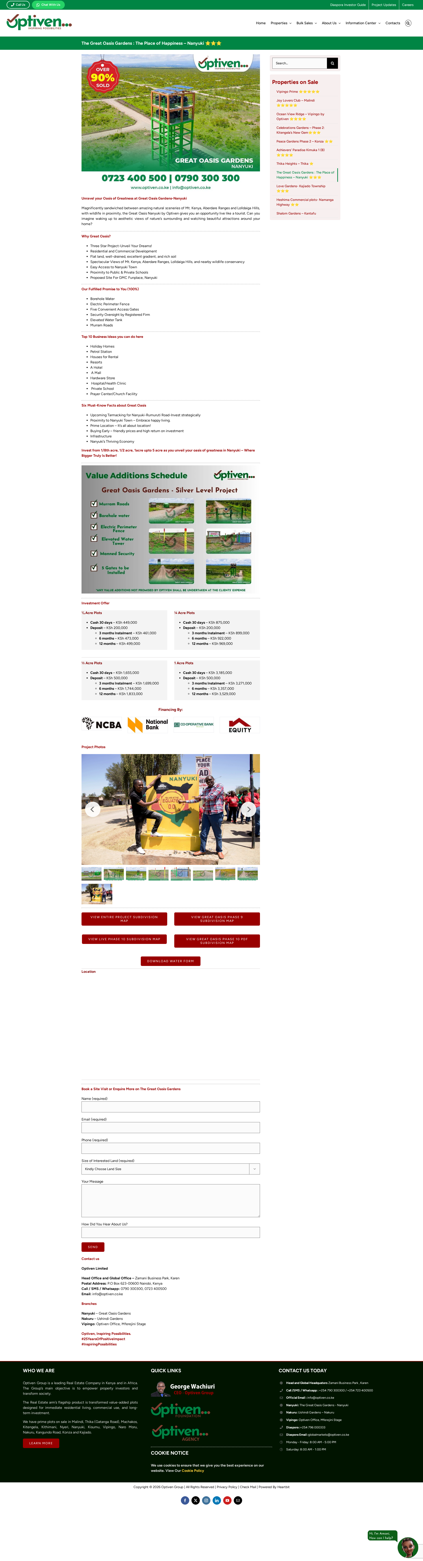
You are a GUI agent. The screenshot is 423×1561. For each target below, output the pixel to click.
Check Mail (248, 1513)
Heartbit (283, 1513)
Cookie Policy (193, 1497)
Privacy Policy (227, 1513)
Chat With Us (50, 5)
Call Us (20, 5)
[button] (408, 23)
